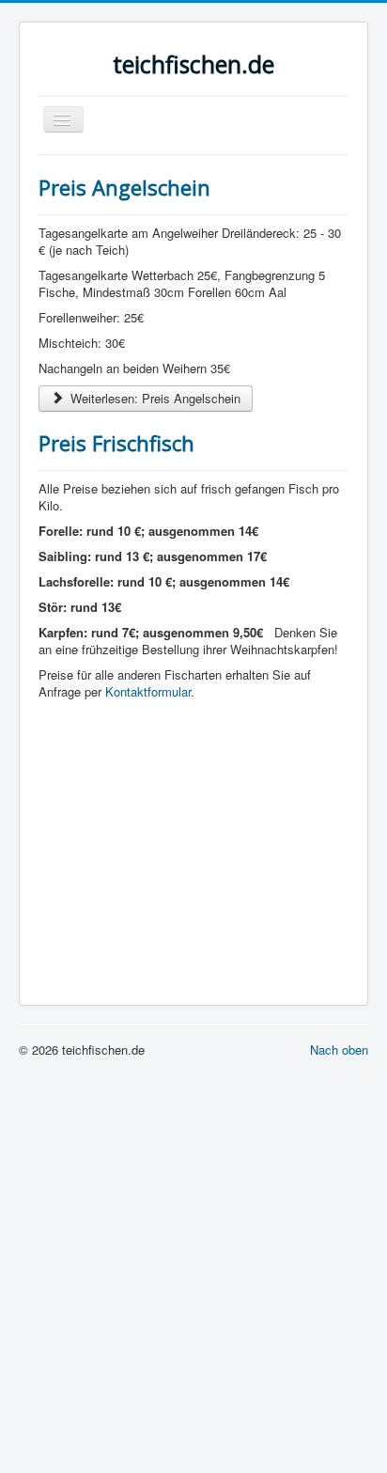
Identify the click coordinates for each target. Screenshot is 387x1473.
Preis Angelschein (124, 187)
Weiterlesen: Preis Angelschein (153, 398)
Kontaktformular (148, 691)
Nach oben (339, 1049)
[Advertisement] (193, 843)
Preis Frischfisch (116, 443)
